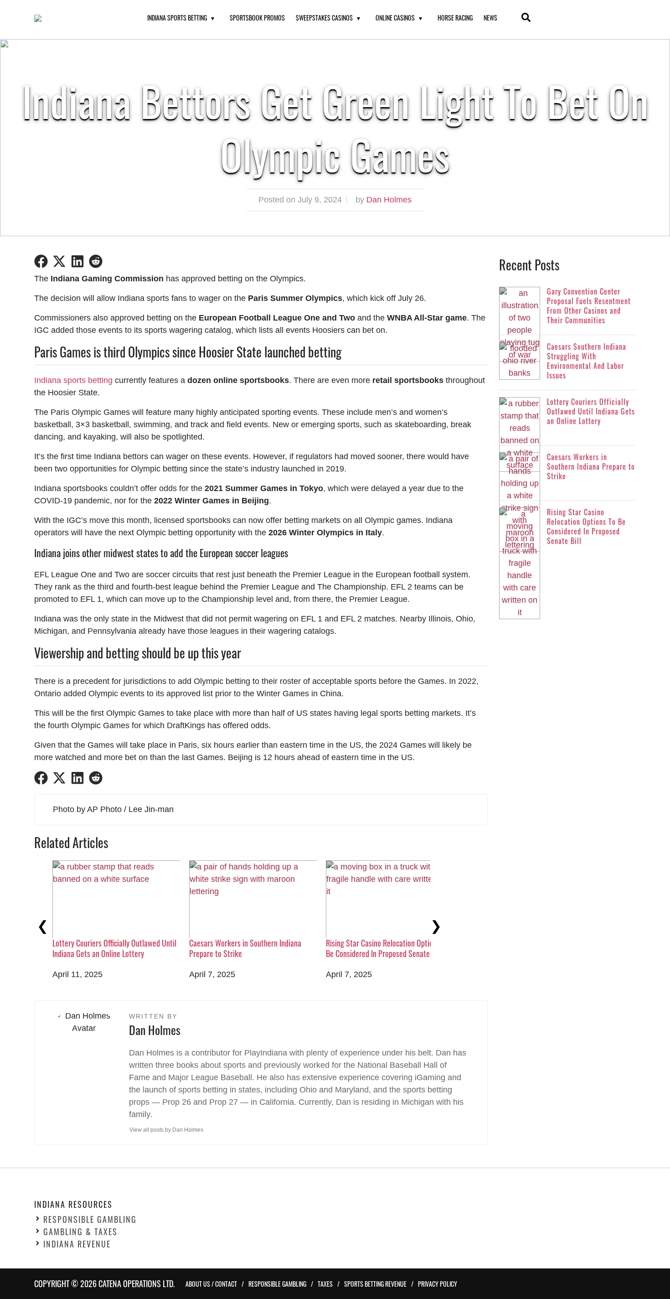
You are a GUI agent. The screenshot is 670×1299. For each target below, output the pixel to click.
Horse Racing (455, 17)
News (490, 17)
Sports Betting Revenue (375, 1284)
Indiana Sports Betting (177, 17)
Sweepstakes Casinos (324, 17)
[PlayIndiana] (79, 18)
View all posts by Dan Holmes (166, 1130)
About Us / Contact (211, 1284)
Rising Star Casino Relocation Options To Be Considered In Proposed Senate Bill (387, 948)
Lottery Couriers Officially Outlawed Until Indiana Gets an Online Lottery (114, 948)
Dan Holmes (389, 199)
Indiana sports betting (73, 380)
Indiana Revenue (77, 1244)
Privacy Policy (437, 1284)
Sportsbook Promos (257, 17)
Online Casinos (395, 17)
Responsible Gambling (90, 1219)
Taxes (325, 1284)
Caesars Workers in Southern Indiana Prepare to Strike (245, 948)
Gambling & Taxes (80, 1231)
